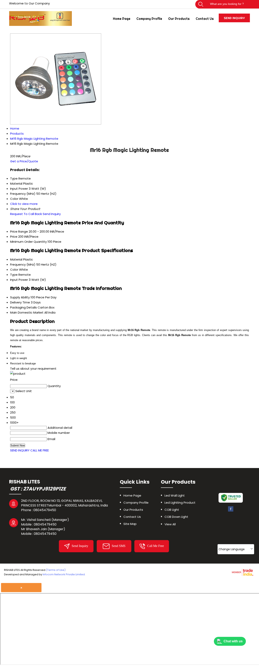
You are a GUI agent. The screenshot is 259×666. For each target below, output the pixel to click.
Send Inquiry (234, 18)
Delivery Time (20, 302)
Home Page (121, 19)
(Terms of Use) (56, 570)
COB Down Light (176, 517)
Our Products (179, 19)
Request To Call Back (26, 214)
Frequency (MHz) (22, 264)
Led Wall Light (175, 495)
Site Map (130, 524)
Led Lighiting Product (180, 502)
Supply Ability (20, 297)
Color (14, 269)
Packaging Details (23, 307)
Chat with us (233, 641)
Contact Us (205, 19)
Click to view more (24, 204)
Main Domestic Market (27, 312)
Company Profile (149, 19)
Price (13, 236)
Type (14, 274)
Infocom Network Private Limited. (64, 574)
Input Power (19, 280)
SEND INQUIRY (20, 450)
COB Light (172, 509)
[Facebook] (230, 510)
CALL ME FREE (39, 450)
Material (16, 259)
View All (170, 524)
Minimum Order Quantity (28, 241)
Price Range (19, 231)
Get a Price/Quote (24, 161)
